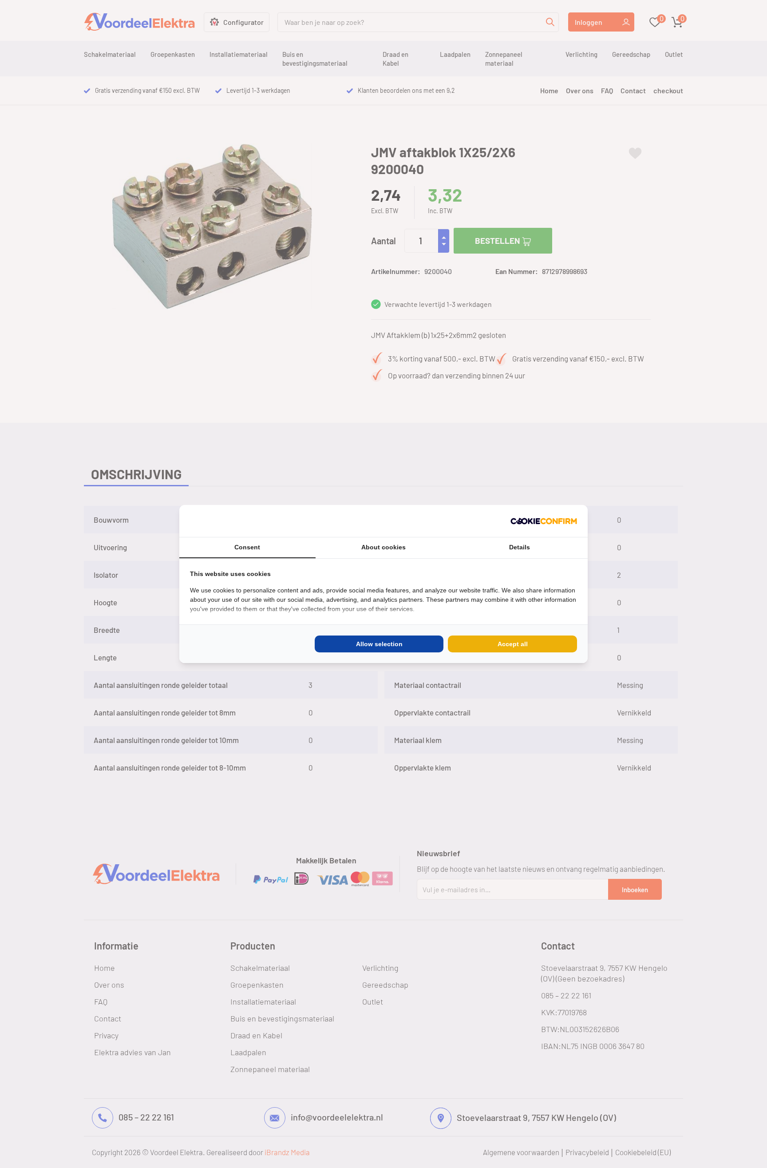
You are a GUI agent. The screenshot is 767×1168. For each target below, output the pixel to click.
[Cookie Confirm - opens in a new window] (543, 521)
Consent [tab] (247, 547)
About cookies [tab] (383, 547)
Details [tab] (519, 547)
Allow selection (379, 644)
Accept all (513, 644)
